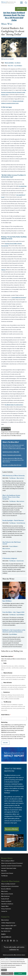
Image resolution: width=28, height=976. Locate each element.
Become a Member (11, 829)
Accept (20, 973)
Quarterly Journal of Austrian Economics (11, 865)
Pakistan (3, 269)
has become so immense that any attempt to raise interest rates (13, 92)
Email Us (3, 934)
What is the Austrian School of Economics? (12, 863)
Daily (5, 663)
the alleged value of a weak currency (14, 404)
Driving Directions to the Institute (10, 886)
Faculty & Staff (5, 899)
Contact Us (4, 911)
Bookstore (7, 692)
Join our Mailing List (6, 937)
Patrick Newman (21, 523)
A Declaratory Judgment (9, 558)
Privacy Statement (6, 909)
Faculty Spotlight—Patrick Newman (13, 520)
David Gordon (20, 561)
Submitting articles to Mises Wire (10, 452)
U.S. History (18, 62)
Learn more (17, 730)
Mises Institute (20, 478)
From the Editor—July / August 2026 (13, 612)
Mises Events (4, 891)
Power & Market (13, 546)
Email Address (6, 714)
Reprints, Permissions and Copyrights (11, 455)
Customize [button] (4, 969)
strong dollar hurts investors (19, 297)
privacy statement (8, 738)
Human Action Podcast (7, 873)
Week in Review (8, 673)
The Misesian (12, 478)
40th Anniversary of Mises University (13, 475)
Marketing (4, 722)
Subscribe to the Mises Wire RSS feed (11, 465)
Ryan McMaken (18, 65)
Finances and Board (6, 901)
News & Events (8, 682)
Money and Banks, (9, 62)
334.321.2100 (8, 928)
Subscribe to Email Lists (7, 904)
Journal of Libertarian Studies (8, 868)
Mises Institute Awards (7, 894)
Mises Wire (6, 24)
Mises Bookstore (5, 896)
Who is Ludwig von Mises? (7, 861)
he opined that (23, 186)
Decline (7, 973)
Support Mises (21, 9)
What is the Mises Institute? (8, 884)
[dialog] (14, 967)
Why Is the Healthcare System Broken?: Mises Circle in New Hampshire (11, 497)
